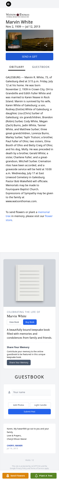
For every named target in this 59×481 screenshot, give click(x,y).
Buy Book (29, 322)
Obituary (16, 67)
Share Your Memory (18, 362)
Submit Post (29, 411)
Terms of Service (37, 468)
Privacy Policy (21, 468)
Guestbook (41, 67)
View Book (14, 322)
